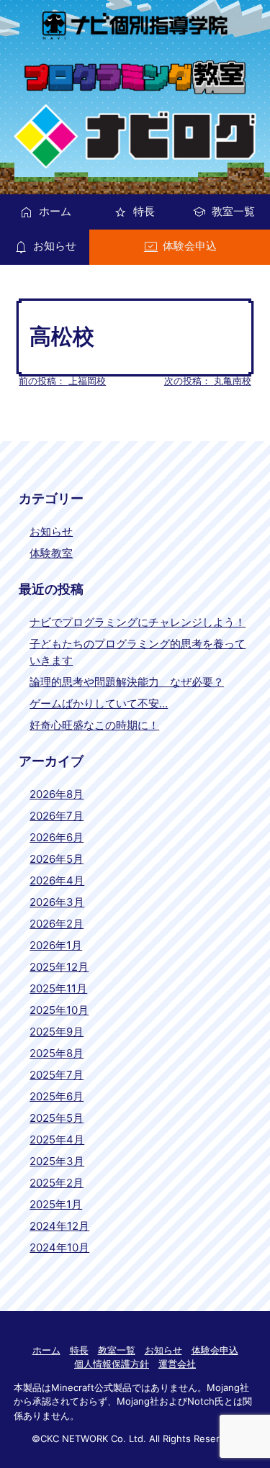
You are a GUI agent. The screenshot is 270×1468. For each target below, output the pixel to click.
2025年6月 (57, 1096)
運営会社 (177, 1363)
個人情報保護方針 (111, 1363)
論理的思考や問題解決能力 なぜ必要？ (127, 682)
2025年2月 (57, 1183)
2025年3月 (57, 1161)
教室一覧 (233, 211)
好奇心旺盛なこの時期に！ (94, 725)
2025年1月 (56, 1204)
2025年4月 (57, 1139)
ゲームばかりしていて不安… (99, 703)
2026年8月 (57, 794)
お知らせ (54, 246)
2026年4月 (57, 880)
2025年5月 (57, 1118)
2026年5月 (57, 859)
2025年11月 (58, 988)
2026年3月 (57, 902)
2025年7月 (57, 1075)
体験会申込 (190, 246)
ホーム (55, 211)
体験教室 (51, 553)
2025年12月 (59, 967)
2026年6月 (57, 837)
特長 (144, 211)
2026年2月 (57, 923)
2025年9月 (57, 1031)
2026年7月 (57, 816)
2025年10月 (59, 1010)
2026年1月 (56, 945)
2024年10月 (59, 1247)
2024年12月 (59, 1226)
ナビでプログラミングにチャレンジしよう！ (138, 622)
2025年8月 (57, 1053)
